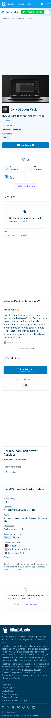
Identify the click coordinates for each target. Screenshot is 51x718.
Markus (30, 646)
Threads (5, 672)
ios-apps (23, 235)
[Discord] (3, 707)
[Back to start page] (3, 4)
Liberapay (6, 678)
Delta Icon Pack (16, 553)
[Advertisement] (25, 48)
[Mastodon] (13, 707)
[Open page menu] (48, 4)
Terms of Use (8, 684)
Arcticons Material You (19, 549)
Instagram (15, 672)
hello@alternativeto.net (13, 666)
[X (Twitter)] (8, 707)
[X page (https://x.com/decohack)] (25, 385)
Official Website (25, 370)
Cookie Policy (8, 691)
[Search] (42, 4)
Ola (21, 646)
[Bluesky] (18, 707)
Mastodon (28, 669)
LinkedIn (27, 672)
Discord (34, 666)
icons (7, 235)
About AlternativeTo (11, 694)
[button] (7, 121)
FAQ (4, 681)
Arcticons (13, 545)
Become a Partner (10, 697)
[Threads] (23, 707)
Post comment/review (25, 604)
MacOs (14, 235)
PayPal (16, 678)
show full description (25, 348)
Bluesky (37, 669)
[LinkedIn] (33, 707)
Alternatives (24, 145)
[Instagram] (28, 707)
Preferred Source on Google (14, 700)
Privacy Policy (8, 687)
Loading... (13, 472)
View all (7, 557)
